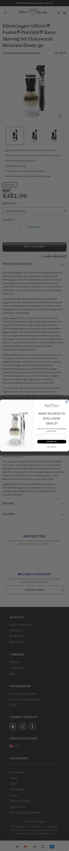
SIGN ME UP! (51, 441)
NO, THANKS (52, 446)
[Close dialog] (66, 401)
